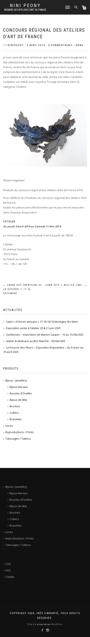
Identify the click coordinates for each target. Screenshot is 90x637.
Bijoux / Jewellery (16, 380)
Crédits (9, 577)
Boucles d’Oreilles (21, 393)
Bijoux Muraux (19, 387)
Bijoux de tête (18, 400)
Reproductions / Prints (19, 432)
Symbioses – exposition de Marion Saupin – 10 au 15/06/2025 (45, 334)
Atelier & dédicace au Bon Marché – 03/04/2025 (35, 341)
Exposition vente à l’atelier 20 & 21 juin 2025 (33, 328)
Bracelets (16, 419)
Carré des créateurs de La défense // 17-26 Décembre (22, 289)
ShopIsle (32, 624)
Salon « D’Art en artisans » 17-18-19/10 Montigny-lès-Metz (42, 322)
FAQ (7, 570)
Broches (15, 406)
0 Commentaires (60, 45)
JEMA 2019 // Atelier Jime (66, 285)
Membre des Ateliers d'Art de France (25, 9)
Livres (9, 426)
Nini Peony (25, 5)
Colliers (14, 413)
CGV (8, 564)
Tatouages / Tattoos (18, 438)
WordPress (57, 624)
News (80, 45)
